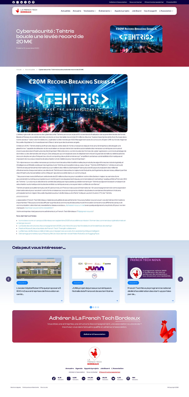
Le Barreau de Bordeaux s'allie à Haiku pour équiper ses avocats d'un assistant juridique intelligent (59, 231)
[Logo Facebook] (13, 2)
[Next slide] (180, 279)
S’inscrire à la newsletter (154, 2)
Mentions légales (15, 387)
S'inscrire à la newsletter (109, 372)
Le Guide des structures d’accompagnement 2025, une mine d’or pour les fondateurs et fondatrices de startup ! (65, 226)
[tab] (91, 307)
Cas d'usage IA (150, 11)
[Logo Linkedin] (21, 2)
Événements (104, 11)
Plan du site (44, 387)
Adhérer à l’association (118, 2)
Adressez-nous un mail (75, 205)
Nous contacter (136, 2)
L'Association (165, 11)
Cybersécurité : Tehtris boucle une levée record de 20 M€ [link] (61, 70)
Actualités (65, 11)
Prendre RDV (171, 2)
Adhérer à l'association (77, 372)
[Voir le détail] (39, 279)
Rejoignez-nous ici (85, 211)
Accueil (18, 70)
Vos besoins (89, 11)
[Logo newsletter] (33, 2)
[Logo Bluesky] (29, 2)
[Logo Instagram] (17, 2)
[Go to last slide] (8, 279)
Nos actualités (30, 70)
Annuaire (77, 11)
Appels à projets (122, 11)
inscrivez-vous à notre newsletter (38, 208)
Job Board (136, 11)
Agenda (78, 368)
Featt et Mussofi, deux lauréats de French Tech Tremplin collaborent (47, 228)
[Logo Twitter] (25, 2)
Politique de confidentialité (31, 387)
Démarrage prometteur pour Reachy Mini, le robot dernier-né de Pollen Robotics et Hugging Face (59, 234)
